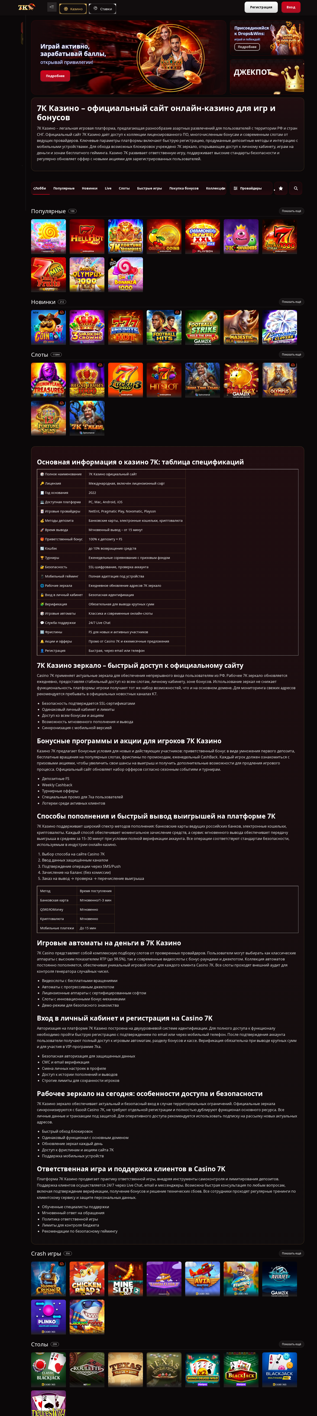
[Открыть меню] (52, 7)
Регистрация (261, 7)
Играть (48, 251)
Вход (291, 7)
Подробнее (55, 76)
